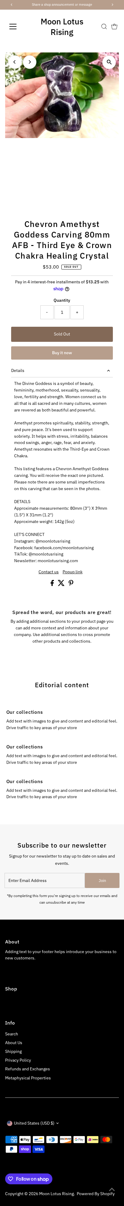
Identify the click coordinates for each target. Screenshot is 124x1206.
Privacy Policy (18, 1060)
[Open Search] (104, 26)
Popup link (72, 572)
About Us (13, 1042)
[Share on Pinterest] (71, 584)
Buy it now (62, 352)
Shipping (13, 1051)
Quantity (62, 300)
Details (17, 370)
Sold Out (62, 334)
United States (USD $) (34, 1123)
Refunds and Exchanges (27, 1069)
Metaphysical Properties (28, 1078)
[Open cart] (114, 26)
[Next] (29, 62)
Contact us (49, 572)
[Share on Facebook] (53, 584)
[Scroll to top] (112, 1189)
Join (102, 880)
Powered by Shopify (96, 1193)
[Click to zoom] (109, 62)
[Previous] (15, 62)
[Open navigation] (18, 26)
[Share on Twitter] (62, 584)
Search (11, 1034)
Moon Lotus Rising (62, 26)
